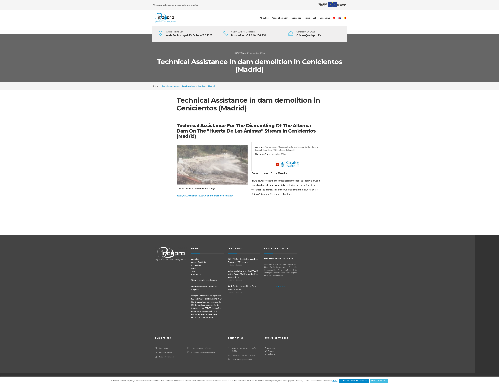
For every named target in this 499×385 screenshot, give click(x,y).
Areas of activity (280, 18)
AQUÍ (335, 380)
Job (315, 18)
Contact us (325, 18)
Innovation (296, 18)
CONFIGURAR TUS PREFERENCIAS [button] (354, 381)
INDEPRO (239, 53)
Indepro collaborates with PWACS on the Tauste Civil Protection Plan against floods (243, 274)
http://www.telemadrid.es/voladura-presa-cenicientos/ (205, 195)
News (307, 18)
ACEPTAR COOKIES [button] (378, 381)
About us (264, 18)
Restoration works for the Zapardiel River (281, 259)
